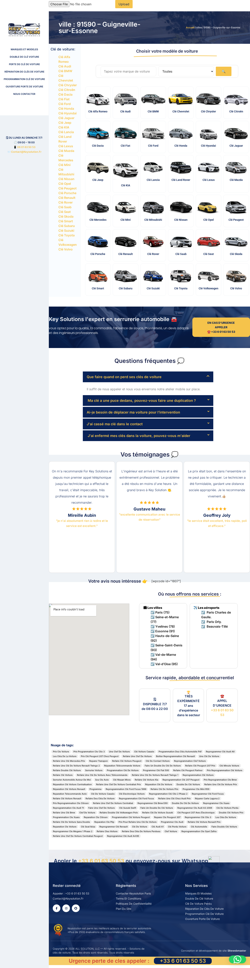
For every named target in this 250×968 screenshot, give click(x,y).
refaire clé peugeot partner (188, 770)
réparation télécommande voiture (122, 765)
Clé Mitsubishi (153, 219)
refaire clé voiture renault (67, 798)
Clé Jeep (64, 123)
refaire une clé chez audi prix (174, 798)
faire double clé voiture (224, 826)
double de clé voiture (188, 784)
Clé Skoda (65, 216)
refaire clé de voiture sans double (71, 822)
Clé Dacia (65, 94)
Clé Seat (64, 212)
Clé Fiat (64, 99)
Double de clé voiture (24, 56)
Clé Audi (64, 66)
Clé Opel (64, 184)
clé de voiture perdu (227, 808)
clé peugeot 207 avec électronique (196, 812)
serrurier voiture (94, 770)
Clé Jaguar (66, 118)
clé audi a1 (158, 826)
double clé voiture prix (231, 812)
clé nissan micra (121, 779)
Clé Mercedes (97, 219)
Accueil (190, 27)
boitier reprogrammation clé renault (175, 756)
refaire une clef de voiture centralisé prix (118, 784)
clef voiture (171, 831)
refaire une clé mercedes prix (69, 761)
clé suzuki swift (127, 808)
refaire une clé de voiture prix (220, 784)
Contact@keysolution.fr (26, 151)
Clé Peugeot (67, 188)
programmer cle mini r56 (196, 789)
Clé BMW (65, 71)
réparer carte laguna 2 (207, 798)
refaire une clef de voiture (137, 756)
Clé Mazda (66, 151)
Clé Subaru (66, 226)
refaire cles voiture (107, 831)
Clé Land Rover (180, 179)
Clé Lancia (66, 132)
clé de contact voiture (158, 761)
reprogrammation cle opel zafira (198, 831)
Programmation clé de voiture (24, 79)
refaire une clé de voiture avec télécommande (102, 775)
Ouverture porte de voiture (24, 86)
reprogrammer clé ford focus (208, 793)
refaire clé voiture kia (146, 779)
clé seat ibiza (88, 826)
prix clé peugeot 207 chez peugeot (100, 756)
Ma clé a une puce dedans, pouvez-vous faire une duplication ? (141, 400)
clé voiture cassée (144, 751)
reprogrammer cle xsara (216, 803)
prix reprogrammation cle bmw (220, 779)
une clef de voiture (119, 751)
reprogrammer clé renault (113, 826)
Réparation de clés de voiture (24, 71)
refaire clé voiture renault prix (204, 822)
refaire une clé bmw (64, 812)
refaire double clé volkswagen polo (119, 812)
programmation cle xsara (66, 817)
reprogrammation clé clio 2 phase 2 (168, 793)
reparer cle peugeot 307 (167, 817)
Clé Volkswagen (208, 288)
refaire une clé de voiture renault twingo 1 (155, 775)
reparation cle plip (104, 822)
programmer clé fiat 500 (156, 770)
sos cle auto (102, 779)
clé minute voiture (229, 765)
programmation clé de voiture (123, 770)
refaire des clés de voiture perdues (141, 831)
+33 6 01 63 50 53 (101, 861)
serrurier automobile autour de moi (72, 779)
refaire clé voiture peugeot (126, 761)
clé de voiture (139, 826)
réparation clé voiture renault (69, 789)
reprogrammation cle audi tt (68, 808)
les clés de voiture (225, 817)
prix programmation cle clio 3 (89, 751)
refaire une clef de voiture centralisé (113, 803)
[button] (148, 376)
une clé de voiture (209, 756)
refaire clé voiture (63, 775)
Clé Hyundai (67, 113)
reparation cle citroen (96, 817)
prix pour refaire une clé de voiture (138, 822)
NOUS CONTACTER (24, 93)
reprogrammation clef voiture (190, 761)
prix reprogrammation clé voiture (224, 770)
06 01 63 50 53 (26, 147)
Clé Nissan (66, 179)
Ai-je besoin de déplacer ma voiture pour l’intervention (133, 412)
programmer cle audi (172, 822)
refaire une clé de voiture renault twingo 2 (76, 765)
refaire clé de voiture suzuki (157, 812)
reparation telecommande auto (70, 793)
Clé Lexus (65, 146)
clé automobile (199, 826)
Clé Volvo (65, 249)
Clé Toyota (66, 235)
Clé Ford (64, 104)
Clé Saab (64, 207)
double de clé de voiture (185, 803)
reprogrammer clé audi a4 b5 (123, 836)
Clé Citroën (66, 90)
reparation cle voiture (65, 826)
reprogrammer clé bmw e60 (153, 803)
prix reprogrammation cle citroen (71, 803)
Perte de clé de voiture (24, 64)
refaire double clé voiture (67, 770)
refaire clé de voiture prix (164, 789)
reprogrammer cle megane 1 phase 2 (72, 831)
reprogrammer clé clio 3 (198, 817)
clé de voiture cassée (103, 793)
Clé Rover (65, 202)
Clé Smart (65, 221)
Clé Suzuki (66, 230)
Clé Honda (66, 108)
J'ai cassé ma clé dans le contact (115, 424)
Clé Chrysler (67, 85)
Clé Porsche (67, 193)
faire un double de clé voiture (156, 808)
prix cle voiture (61, 751)
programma (95, 789)
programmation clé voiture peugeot (131, 817)
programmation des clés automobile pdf (180, 751)
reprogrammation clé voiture (198, 775)
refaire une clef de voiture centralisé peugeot (78, 836)
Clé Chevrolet (180, 111)
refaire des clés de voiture (100, 798)
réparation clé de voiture (158, 784)
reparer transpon (98, 761)
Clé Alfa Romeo (97, 111)
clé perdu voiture (177, 826)
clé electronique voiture (132, 793)
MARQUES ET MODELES (24, 49)
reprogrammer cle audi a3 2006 (194, 808)
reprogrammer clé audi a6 (220, 751)
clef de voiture (87, 812)
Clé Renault (66, 198)
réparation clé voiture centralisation (72, 784)
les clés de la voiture (65, 756)
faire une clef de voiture (101, 808)
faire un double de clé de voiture (163, 765)
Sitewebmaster (237, 950)
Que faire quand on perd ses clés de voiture (124, 377)
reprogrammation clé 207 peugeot (180, 779)
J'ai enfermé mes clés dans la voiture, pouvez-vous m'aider (138, 436)
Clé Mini (64, 165)
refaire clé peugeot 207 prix (200, 765)
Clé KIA (63, 127)
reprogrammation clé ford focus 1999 (126, 789)
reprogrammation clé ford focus (136, 798)
